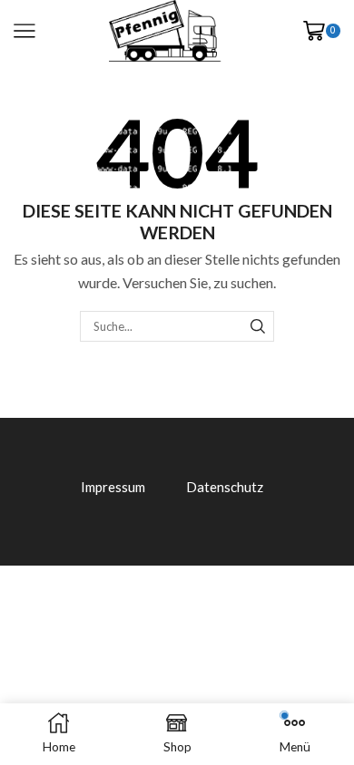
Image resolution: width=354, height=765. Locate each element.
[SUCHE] (257, 326)
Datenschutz (224, 487)
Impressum (113, 487)
